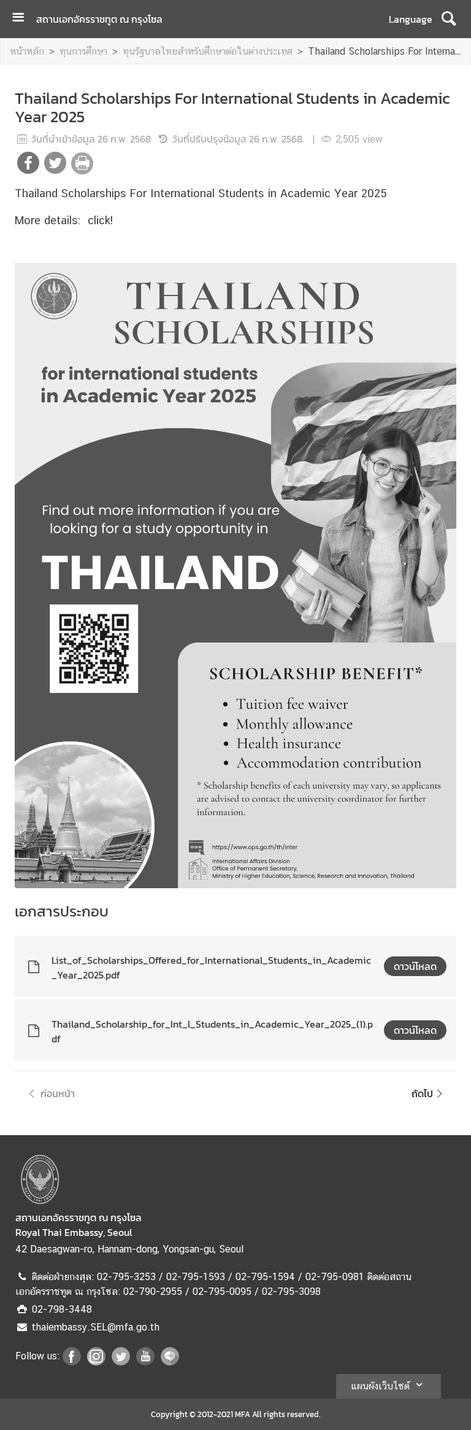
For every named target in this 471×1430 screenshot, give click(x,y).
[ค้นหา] (448, 19)
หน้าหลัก (27, 51)
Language (410, 19)
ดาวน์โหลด (415, 966)
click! (100, 220)
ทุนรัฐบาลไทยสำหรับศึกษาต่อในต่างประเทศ (208, 51)
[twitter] (121, 1361)
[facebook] (71, 1361)
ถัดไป (422, 1093)
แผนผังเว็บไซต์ (380, 1386)
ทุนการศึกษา (83, 51)
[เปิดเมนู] (22, 19)
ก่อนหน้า (57, 1093)
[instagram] (96, 1361)
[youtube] (145, 1361)
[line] (170, 1361)
